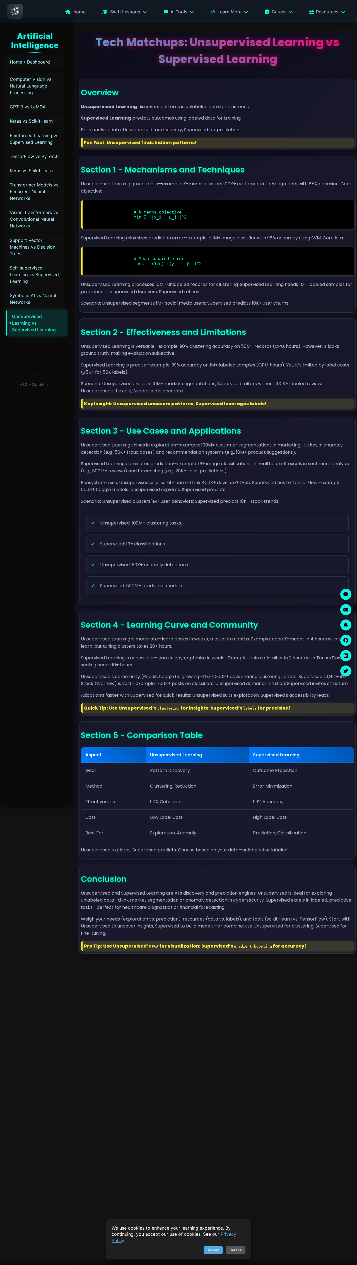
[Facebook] (345, 640)
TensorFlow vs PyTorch (34, 156)
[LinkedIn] (345, 655)
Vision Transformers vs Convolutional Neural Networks (34, 219)
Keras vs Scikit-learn (31, 121)
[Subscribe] (345, 624)
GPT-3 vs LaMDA (28, 107)
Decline (236, 1250)
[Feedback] (345, 594)
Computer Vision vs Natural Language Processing (30, 85)
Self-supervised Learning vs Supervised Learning (34, 274)
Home (79, 11)
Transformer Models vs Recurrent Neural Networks (34, 191)
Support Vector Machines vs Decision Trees (32, 246)
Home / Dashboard (30, 62)
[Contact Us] (345, 609)
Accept (213, 1250)
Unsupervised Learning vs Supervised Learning (34, 323)
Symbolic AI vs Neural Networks (33, 299)
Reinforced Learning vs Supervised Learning (34, 139)
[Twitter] (345, 670)
